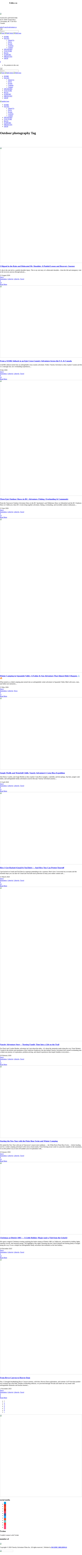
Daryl (2, 277)
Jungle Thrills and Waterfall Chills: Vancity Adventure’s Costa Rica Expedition (32, 773)
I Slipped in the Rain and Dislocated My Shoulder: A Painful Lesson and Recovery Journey (37, 266)
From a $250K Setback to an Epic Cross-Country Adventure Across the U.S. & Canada (36, 361)
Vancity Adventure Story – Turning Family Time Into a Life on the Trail (29, 1044)
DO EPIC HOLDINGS (59, 1547)
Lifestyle (10, 279)
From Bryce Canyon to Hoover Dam (15, 1378)
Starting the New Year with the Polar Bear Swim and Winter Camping (29, 1141)
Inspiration (3, 279)
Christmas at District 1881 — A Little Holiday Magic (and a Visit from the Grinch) (33, 1238)
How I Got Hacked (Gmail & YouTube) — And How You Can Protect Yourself (32, 868)
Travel (22, 279)
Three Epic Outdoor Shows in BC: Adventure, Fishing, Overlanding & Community (34, 499)
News (16, 691)
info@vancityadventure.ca (8, 27)
